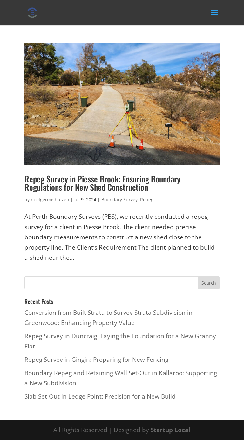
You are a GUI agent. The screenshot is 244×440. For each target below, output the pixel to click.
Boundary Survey (119, 199)
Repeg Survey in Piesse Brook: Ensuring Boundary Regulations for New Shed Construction (102, 183)
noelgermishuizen (50, 199)
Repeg (146, 199)
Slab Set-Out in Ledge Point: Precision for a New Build (100, 396)
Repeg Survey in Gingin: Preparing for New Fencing (96, 359)
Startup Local (170, 430)
